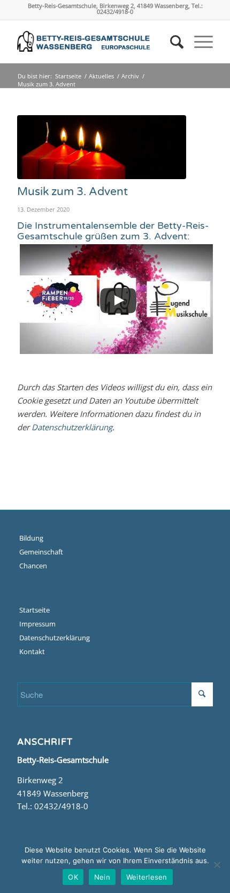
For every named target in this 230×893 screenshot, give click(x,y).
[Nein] (216, 864)
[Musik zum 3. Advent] (101, 147)
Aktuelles (101, 76)
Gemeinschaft (41, 552)
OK (73, 877)
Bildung (31, 538)
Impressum (37, 624)
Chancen (33, 565)
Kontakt (32, 651)
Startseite (68, 76)
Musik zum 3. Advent (72, 191)
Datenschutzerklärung (72, 427)
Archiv (130, 76)
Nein (102, 877)
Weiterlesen (146, 877)
